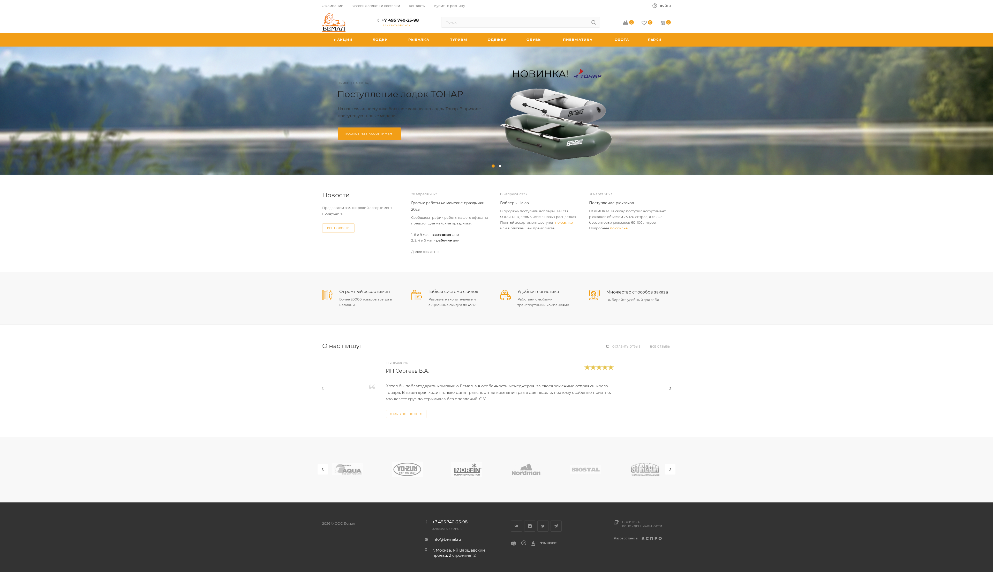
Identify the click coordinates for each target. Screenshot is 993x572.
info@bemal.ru (446, 539)
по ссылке (564, 222)
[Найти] (593, 22)
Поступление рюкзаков (611, 203)
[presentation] (323, 388)
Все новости (338, 228)
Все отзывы (660, 346)
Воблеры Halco (514, 203)
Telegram (556, 526)
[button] (493, 166)
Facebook (529, 526)
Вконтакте (516, 526)
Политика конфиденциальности (642, 524)
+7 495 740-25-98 (400, 20)
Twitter (542, 526)
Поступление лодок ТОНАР (400, 94)
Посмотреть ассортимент (369, 134)
